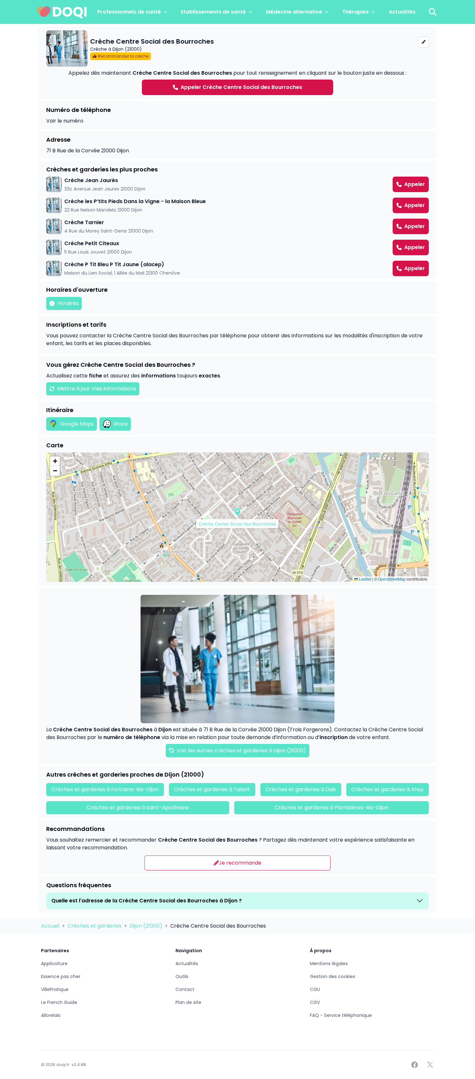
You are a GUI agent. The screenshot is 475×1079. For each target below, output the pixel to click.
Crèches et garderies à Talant (212, 789)
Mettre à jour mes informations (96, 388)
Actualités (402, 12)
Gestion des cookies (332, 976)
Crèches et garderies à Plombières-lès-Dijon (331, 807)
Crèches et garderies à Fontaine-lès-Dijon (105, 789)
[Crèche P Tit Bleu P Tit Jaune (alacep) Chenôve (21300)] (237, 268)
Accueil (51, 926)
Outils (181, 976)
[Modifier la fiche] (423, 42)
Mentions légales (329, 963)
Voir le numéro (64, 121)
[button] (237, 512)
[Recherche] (432, 12)
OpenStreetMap (392, 579)
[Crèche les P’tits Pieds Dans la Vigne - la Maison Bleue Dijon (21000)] (237, 205)
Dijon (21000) (147, 926)
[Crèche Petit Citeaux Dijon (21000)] (237, 247)
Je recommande (240, 862)
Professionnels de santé (129, 12)
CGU (315, 989)
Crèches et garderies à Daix (301, 789)
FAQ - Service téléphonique (341, 1015)
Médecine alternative (294, 12)
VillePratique (55, 989)
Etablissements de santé (213, 12)
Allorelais (50, 1015)
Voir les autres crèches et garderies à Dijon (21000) (240, 750)
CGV (315, 1002)
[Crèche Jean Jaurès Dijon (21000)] (237, 184)
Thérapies (355, 12)
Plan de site (188, 1002)
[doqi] (62, 12)
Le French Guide (59, 1002)
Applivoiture (54, 963)
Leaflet (364, 579)
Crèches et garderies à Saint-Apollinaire (138, 807)
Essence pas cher (60, 976)
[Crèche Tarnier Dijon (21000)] (237, 226)
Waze (120, 424)
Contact (185, 989)
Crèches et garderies (95, 926)
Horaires (68, 303)
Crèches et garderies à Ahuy (387, 789)
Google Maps (77, 424)
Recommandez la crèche (123, 56)
